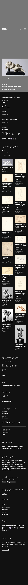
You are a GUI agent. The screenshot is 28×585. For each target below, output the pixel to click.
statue (4, 482)
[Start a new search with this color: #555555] (13, 138)
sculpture (9, 482)
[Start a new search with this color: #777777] (15, 138)
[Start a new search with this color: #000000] (7, 138)
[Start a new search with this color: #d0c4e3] (11, 138)
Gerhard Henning (6, 119)
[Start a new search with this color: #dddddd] (5, 138)
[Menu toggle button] (25, 29)
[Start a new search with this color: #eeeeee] (9, 138)
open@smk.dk (5, 550)
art (14, 482)
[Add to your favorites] (9, 78)
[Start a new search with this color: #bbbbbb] (3, 138)
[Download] (3, 78)
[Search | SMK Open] (6, 29)
